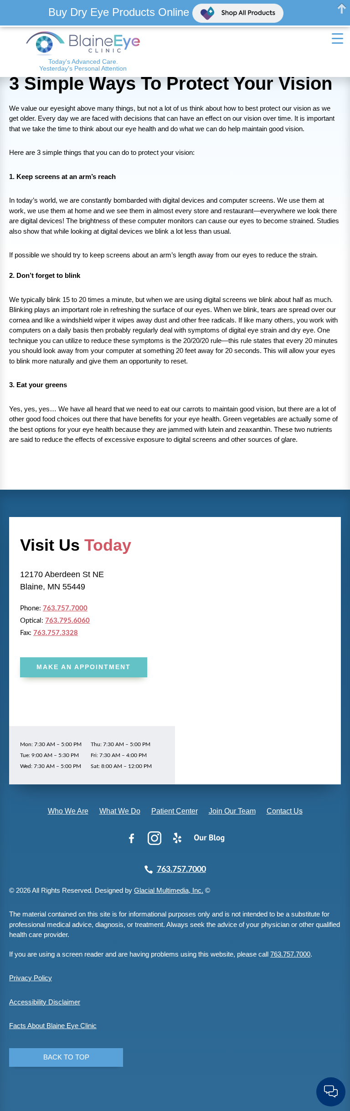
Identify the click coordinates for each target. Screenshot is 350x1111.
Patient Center (174, 811)
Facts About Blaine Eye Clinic (53, 1025)
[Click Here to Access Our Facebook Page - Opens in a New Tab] (132, 838)
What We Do (119, 811)
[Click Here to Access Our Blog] (209, 838)
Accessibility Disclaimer (44, 1002)
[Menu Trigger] (337, 38)
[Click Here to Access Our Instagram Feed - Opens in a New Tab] (154, 838)
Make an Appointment (83, 667)
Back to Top (66, 1057)
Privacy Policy (30, 978)
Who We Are (68, 811)
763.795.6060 (67, 620)
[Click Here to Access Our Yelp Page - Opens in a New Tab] (177, 838)
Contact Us (285, 811)
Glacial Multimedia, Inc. (168, 890)
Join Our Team (232, 811)
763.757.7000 (65, 608)
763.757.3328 (55, 633)
